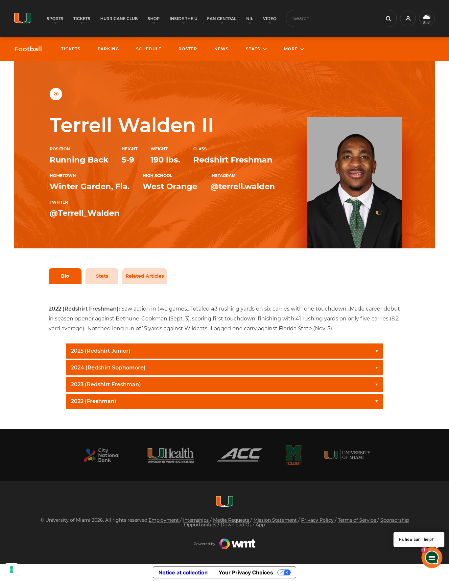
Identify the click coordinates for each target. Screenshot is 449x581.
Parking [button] (108, 48)
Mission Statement (275, 520)
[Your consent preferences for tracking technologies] (11, 569)
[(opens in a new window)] (102, 455)
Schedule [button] (148, 48)
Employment (164, 520)
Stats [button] (253, 48)
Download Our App (243, 525)
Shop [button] (154, 18)
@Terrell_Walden (85, 213)
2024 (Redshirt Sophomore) (108, 368)
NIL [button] (249, 18)
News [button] (221, 48)
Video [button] (269, 18)
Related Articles (145, 276)
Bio (65, 276)
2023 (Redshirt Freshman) (106, 384)
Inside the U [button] (183, 18)
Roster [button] (187, 48)
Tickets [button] (81, 18)
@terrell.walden (242, 186)
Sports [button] (55, 18)
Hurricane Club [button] (119, 18)
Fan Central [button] (221, 18)
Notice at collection (183, 572)
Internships (196, 520)
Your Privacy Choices (246, 572)
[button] (408, 18)
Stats (102, 276)
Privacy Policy (318, 520)
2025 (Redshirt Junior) (100, 351)
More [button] (291, 48)
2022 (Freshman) (93, 401)
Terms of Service (357, 520)
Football (28, 49)
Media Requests (231, 520)
